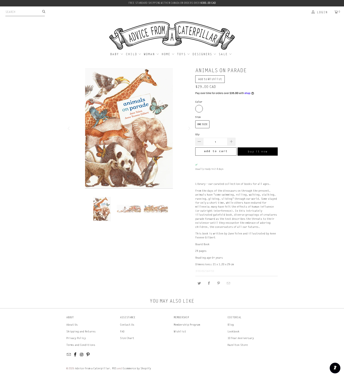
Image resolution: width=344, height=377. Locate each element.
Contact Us (127, 324)
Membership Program (187, 324)
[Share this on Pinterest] (219, 283)
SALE (224, 54)
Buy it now (258, 151)
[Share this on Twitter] (199, 283)
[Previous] (69, 128)
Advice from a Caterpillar (92, 368)
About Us (72, 324)
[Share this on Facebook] (209, 283)
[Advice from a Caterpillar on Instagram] (81, 354)
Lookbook (234, 331)
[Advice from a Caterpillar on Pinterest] (88, 354)
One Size (202, 124)
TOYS (182, 54)
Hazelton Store (238, 345)
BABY (115, 54)
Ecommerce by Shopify (137, 368)
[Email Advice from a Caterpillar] (69, 354)
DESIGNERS (202, 54)
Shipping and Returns (81, 331)
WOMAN (150, 54)
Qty (197, 134)
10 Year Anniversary (241, 338)
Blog (231, 324)
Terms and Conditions (80, 345)
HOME (167, 54)
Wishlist (180, 331)
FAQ (122, 331)
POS (114, 368)
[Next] (189, 128)
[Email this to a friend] (228, 283)
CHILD (132, 54)
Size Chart (127, 338)
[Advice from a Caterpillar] (172, 35)
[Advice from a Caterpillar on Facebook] (75, 354)
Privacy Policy (76, 338)
